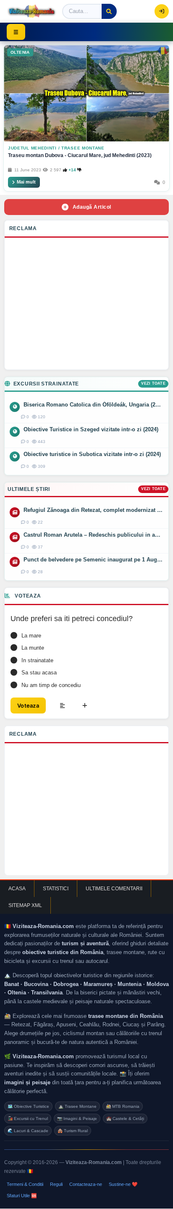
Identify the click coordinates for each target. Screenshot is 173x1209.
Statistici (55, 889)
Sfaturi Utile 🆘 (22, 1195)
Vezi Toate (153, 383)
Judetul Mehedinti (32, 148)
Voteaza (28, 705)
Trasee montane (83, 148)
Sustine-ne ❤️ (123, 1184)
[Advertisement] (86, 306)
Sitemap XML (25, 905)
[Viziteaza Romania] (31, 11)
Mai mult (26, 181)
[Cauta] (109, 11)
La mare (31, 635)
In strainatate (37, 660)
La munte (32, 648)
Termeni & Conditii (25, 1184)
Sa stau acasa (39, 672)
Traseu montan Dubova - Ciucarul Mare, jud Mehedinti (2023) (80, 155)
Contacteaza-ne (85, 1184)
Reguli (56, 1184)
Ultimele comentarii (114, 889)
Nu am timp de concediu (51, 685)
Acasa (17, 889)
